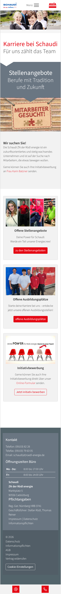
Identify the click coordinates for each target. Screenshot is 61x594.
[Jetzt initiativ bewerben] (30, 350)
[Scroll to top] (53, 577)
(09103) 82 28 (22, 447)
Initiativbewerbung (30, 368)
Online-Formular (25, 383)
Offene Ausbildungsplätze (30, 299)
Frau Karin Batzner (17, 171)
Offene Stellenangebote (30, 231)
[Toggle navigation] (36, 5)
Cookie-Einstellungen (20, 567)
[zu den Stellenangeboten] (30, 213)
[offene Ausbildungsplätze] (30, 281)
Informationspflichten (21, 523)
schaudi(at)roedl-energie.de (28, 455)
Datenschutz (30, 519)
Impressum (15, 519)
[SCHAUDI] (10, 5)
